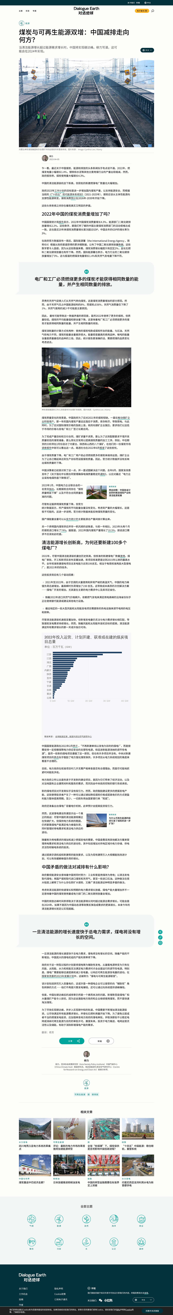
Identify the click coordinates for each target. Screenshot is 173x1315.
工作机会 (23, 1294)
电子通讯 (140, 11)
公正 (114, 1248)
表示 (75, 746)
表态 (56, 757)
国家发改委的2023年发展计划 (58, 976)
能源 (59, 1225)
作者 (21, 1304)
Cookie (129, 1309)
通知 (102, 474)
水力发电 (23, 1142)
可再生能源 (80, 1094)
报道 (102, 447)
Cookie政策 (60, 1294)
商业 (141, 1225)
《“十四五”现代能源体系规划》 (66, 194)
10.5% (111, 530)
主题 (21, 11)
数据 (120, 244)
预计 (73, 198)
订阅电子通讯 (60, 1299)
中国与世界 (24, 1178)
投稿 (21, 1299)
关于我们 (131, 3)
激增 (122, 556)
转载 (138, 3)
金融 (90, 1178)
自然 (86, 1225)
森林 (141, 1248)
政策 (124, 1142)
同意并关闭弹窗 (152, 1310)
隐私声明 (58, 1288)
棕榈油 (56, 1178)
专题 (34, 11)
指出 (51, 489)
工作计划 (59, 190)
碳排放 (95, 1094)
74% (63, 530)
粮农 (31, 1248)
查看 (146, 1292)
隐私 (118, 1309)
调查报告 (46, 447)
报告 (61, 222)
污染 (59, 1248)
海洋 (114, 1225)
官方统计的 (72, 519)
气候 (31, 1225)
